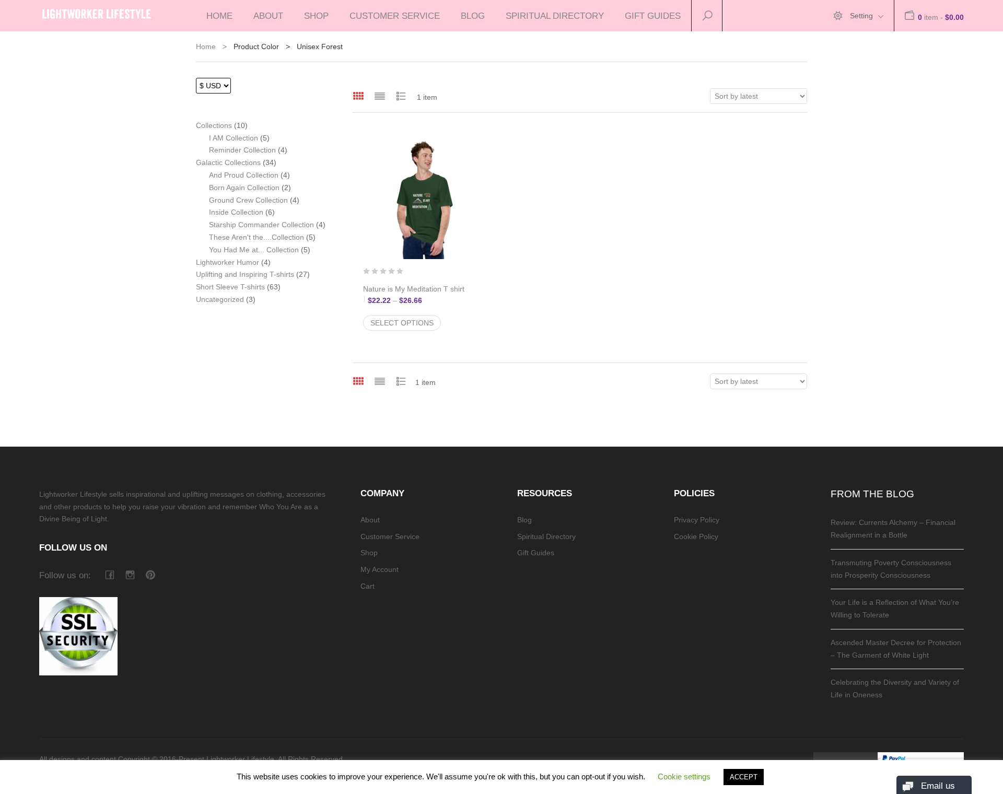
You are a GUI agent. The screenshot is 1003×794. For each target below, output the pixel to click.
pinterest (150, 574)
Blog (473, 15)
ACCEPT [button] (743, 777)
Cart (367, 586)
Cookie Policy (696, 536)
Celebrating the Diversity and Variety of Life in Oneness (895, 688)
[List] (380, 96)
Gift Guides (653, 15)
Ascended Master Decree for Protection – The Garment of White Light (896, 648)
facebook (109, 574)
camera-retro (129, 574)
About (268, 15)
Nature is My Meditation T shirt (423, 295)
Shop (316, 15)
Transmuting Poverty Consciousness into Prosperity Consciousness (891, 568)
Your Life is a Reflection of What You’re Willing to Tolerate (895, 608)
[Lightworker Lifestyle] (96, 11)
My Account (379, 569)
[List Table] (401, 96)
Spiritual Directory (555, 15)
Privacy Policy (696, 520)
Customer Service (394, 15)
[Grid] (358, 96)
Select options (402, 323)
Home (219, 15)
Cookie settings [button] (684, 776)
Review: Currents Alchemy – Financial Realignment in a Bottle (893, 528)
